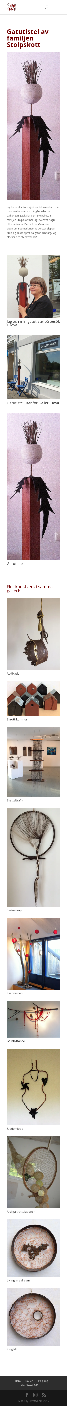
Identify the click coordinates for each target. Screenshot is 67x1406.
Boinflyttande (16, 1041)
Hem (18, 1381)
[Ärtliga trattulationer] (33, 1172)
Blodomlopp (15, 1129)
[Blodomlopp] (33, 1087)
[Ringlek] (33, 1317)
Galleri (29, 1381)
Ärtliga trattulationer (21, 1212)
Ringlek (12, 1349)
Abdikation (14, 673)
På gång (43, 1381)
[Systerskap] (33, 857)
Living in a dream (18, 1280)
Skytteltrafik (15, 800)
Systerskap (14, 910)
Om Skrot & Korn (31, 1385)
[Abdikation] (33, 634)
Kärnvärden (15, 993)
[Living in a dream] (33, 1248)
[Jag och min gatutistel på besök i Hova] (33, 317)
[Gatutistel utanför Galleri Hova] (33, 399)
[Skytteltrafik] (33, 762)
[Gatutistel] (33, 560)
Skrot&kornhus (17, 719)
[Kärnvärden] (33, 954)
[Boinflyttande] (33, 1019)
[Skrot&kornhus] (33, 698)
